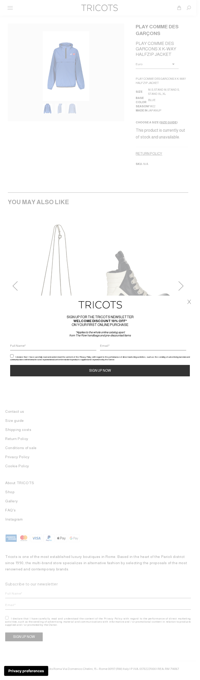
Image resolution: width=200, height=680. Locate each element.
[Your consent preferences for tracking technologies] (26, 671)
